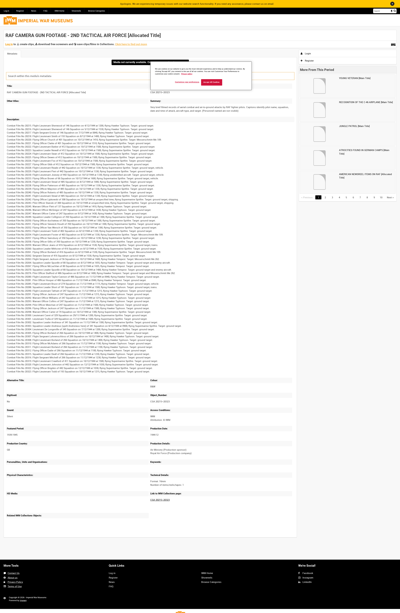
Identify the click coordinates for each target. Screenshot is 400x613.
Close (392, 4)
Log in (6, 11)
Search (395, 11)
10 (381, 197)
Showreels (76, 11)
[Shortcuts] (393, 44)
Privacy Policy (15, 581)
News (33, 11)
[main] (200, 285)
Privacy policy (186, 74)
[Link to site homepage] (38, 20)
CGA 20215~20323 (160, 499)
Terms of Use (15, 586)
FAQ (45, 11)
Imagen (23, 600)
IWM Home (59, 11)
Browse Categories (96, 11)
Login (307, 53)
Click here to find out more (131, 44)
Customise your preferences (187, 82)
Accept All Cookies (211, 82)
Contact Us (14, 573)
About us (13, 577)
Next (390, 197)
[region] (201, 75)
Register (20, 11)
